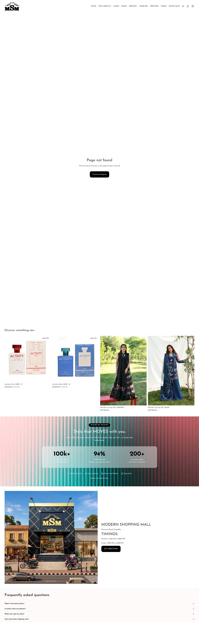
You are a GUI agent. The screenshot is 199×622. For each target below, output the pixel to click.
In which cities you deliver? (15, 609)
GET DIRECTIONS (111, 549)
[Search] (182, 6)
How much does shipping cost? (17, 619)
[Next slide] (143, 370)
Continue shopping (99, 174)
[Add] (47, 379)
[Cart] (192, 6)
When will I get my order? (14, 614)
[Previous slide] (103, 370)
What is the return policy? (14, 603)
